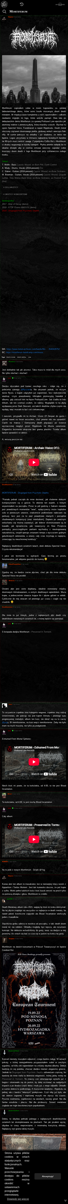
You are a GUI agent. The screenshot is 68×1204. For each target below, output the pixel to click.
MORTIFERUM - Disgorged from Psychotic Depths (25, 493)
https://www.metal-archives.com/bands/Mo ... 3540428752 (33, 349)
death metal (21, 357)
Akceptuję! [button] (48, 1176)
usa (29, 357)
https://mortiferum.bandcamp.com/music (24, 352)
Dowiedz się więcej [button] (18, 1199)
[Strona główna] (4, 4)
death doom (10, 357)
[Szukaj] (4, 11)
